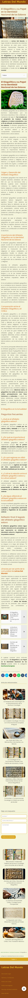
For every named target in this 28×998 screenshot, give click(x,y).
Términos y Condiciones (7, 977)
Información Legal (6, 974)
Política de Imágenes (6, 985)
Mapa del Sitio (5, 993)
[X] (10, 675)
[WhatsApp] (18, 675)
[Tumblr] (22, 675)
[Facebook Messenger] (7, 675)
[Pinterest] (14, 675)
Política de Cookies (6, 981)
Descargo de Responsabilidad (9, 989)
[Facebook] (3, 675)
